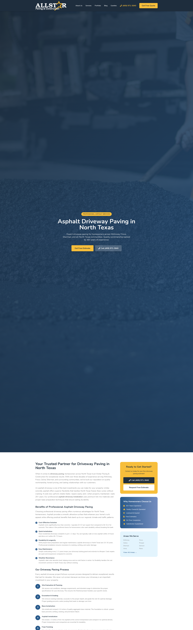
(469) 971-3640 (129, 5)
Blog (105, 6)
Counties (114, 6)
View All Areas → (130, 552)
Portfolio (98, 6)
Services (88, 6)
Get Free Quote (148, 5)
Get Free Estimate (82, 248)
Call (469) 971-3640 (109, 248)
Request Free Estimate (139, 487)
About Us (78, 6)
